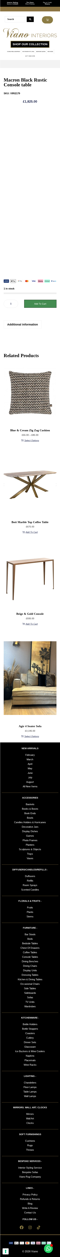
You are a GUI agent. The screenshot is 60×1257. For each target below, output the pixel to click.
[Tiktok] (38, 1227)
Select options (31, 440)
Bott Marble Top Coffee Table (30, 522)
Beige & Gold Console (30, 613)
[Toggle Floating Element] (48, 1248)
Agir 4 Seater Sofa (30, 726)
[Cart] (47, 19)
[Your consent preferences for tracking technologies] (6, 1251)
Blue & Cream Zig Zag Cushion (30, 430)
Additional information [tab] (22, 324)
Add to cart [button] (32, 532)
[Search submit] (30, 19)
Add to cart (40, 303)
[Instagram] (30, 1227)
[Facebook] (21, 1227)
